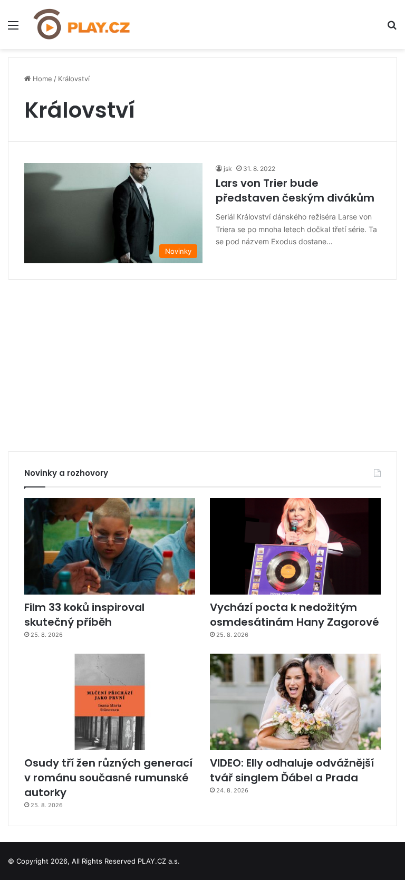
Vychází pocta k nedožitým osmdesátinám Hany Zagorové (294, 614)
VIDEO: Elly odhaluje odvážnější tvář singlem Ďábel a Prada (292, 770)
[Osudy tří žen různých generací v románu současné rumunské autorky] (109, 702)
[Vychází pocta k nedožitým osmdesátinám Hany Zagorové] (295, 546)
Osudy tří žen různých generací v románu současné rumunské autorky (108, 777)
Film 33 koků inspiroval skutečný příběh (84, 614)
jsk (228, 169)
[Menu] (13, 29)
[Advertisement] (202, 361)
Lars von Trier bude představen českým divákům (295, 190)
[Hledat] (392, 29)
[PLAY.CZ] (82, 24)
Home (41, 78)
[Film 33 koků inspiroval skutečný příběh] (109, 546)
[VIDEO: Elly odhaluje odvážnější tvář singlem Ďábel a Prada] (295, 702)
